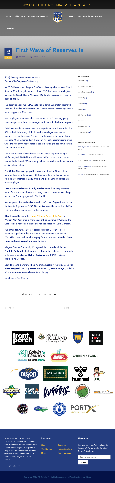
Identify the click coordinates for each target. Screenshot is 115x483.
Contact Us (62, 445)
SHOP (23, 16)
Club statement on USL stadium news (96, 174)
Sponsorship (82, 126)
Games (80, 104)
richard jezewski (83, 160)
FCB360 (81, 98)
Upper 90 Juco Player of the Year (46, 216)
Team (16, 16)
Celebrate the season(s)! (96, 155)
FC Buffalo (23, 57)
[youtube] (84, 5)
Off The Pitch (82, 115)
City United (81, 81)
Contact (11, 29)
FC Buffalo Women (84, 92)
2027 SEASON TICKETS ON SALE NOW (42, 5)
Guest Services (46, 449)
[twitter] (79, 5)
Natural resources (64, 453)
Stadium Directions (65, 449)
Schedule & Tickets (38, 16)
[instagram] (89, 5)
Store (43, 445)
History (72, 16)
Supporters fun (83, 132)
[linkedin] (75, 5)
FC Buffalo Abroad (84, 86)
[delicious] (66, 5)
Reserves (81, 121)
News (8, 16)
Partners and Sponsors (90, 16)
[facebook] (70, 5)
